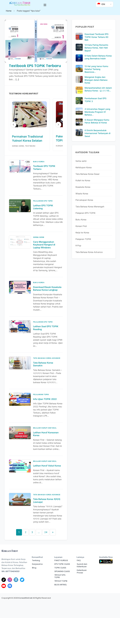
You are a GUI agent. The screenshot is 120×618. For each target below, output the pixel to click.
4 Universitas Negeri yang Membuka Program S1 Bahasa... (97, 112)
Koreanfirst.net (25, 598)
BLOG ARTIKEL (60, 584)
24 (45, 532)
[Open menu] (45, 5)
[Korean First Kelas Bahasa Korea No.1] (20, 4)
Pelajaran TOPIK (83, 239)
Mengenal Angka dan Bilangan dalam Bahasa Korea (96, 80)
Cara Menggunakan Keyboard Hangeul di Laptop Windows (44, 244)
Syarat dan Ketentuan (82, 565)
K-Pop (78, 245)
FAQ (79, 560)
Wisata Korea (82, 193)
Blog (34, 567)
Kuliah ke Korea (83, 180)
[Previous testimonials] (13, 125)
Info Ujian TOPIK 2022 (45, 399)
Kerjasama (37, 564)
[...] (17, 79)
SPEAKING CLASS (62, 571)
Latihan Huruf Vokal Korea (47, 465)
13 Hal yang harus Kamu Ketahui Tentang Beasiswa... (96, 69)
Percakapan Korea (84, 200)
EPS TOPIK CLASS (62, 564)
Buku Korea (81, 219)
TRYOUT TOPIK (60, 581)
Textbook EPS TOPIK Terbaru (35, 65)
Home (8, 10)
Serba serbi (81, 161)
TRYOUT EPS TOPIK (59, 576)
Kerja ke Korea (82, 232)
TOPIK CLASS (60, 567)
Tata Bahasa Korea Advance (89, 252)
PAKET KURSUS (61, 560)
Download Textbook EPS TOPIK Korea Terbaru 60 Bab (96, 37)
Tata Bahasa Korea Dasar (88, 174)
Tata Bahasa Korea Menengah (90, 206)
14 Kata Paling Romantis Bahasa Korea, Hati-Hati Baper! (96, 48)
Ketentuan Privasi (82, 571)
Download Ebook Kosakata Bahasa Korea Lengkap (47, 288)
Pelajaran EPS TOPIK (85, 213)
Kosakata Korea (83, 187)
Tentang (36, 560)
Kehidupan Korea (84, 167)
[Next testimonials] (58, 125)
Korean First (81, 226)
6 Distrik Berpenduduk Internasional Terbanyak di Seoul (97, 133)
